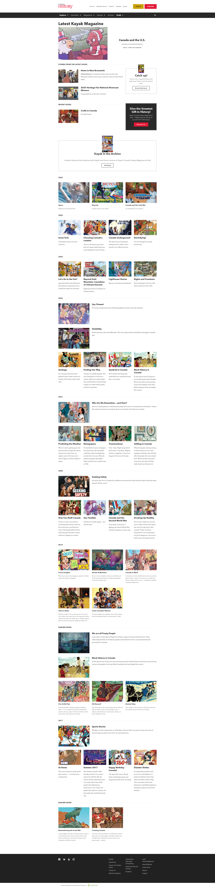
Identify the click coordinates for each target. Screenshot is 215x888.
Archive (111, 15)
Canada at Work (132, 572)
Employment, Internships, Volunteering (130, 861)
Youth (118, 15)
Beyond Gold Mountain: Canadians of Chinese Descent (94, 282)
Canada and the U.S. (132, 40)
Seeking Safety (99, 477)
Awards (100, 15)
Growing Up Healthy (144, 518)
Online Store (146, 867)
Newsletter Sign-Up (101, 6)
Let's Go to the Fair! (67, 279)
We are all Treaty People (103, 633)
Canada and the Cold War (136, 205)
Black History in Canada (103, 658)
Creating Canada (98, 830)
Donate (138, 6)
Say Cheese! (98, 304)
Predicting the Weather (69, 444)
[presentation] (83, 43)
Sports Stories (98, 726)
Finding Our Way (92, 370)
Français (125, 6)
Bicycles (95, 205)
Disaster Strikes (141, 767)
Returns (144, 870)
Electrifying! (140, 237)
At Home (62, 767)
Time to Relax (63, 611)
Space (60, 205)
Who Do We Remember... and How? (109, 403)
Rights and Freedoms (144, 279)
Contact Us (111, 6)
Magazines (88, 15)
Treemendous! (116, 444)
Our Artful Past (64, 704)
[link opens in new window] (92, 885)
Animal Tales (130, 704)
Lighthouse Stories (118, 279)
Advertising (112, 862)
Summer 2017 (91, 767)
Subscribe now (141, 124)
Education (75, 15)
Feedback (118, 6)
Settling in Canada (143, 444)
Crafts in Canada (89, 110)
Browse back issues (141, 88)
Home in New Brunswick (93, 70)
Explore (63, 15)
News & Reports (147, 864)
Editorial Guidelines (115, 873)
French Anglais (64, 572)
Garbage (62, 370)
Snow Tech (63, 237)
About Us (92, 6)
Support (144, 873)
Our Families (90, 518)
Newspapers (90, 444)
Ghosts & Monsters (99, 572)
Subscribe (150, 6)
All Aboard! (96, 704)
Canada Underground (119, 237)
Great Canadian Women (101, 611)
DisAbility (97, 329)
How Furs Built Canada (69, 518)
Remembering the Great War (69, 830)
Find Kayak (107, 165)
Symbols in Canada (118, 370)
